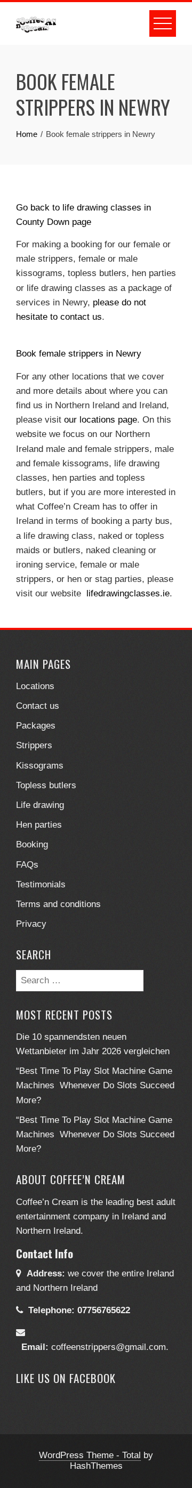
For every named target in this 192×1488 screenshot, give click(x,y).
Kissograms (39, 766)
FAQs (27, 865)
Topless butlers (46, 785)
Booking (32, 844)
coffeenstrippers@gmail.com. (110, 1347)
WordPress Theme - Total (90, 1455)
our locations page (100, 420)
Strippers (34, 745)
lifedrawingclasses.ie (128, 593)
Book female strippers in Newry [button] (78, 354)
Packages (35, 726)
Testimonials (41, 884)
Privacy (31, 924)
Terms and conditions (58, 904)
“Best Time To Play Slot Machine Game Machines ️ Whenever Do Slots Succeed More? (95, 1085)
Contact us (37, 706)
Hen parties (39, 825)
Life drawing (40, 805)
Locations (35, 686)
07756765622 (103, 1310)
